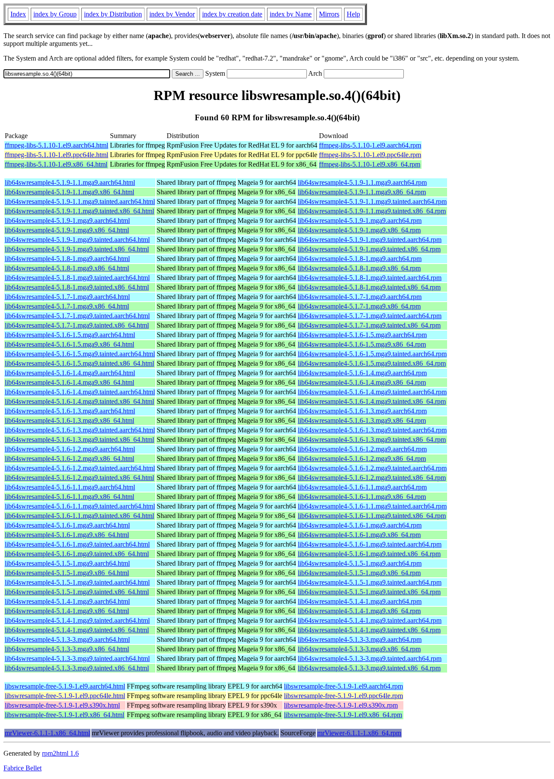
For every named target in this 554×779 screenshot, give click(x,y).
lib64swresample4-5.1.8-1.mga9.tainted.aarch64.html (77, 277)
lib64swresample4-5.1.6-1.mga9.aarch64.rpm (360, 525)
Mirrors (329, 14)
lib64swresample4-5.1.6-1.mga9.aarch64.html (67, 525)
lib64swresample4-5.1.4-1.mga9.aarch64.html (67, 601)
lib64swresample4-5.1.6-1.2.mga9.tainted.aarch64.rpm (372, 468)
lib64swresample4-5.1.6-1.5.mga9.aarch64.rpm (362, 334)
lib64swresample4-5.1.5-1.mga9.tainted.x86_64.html (77, 592)
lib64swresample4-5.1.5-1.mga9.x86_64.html (67, 572)
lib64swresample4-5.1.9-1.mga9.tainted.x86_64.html (77, 249)
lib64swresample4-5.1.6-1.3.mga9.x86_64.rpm (362, 420)
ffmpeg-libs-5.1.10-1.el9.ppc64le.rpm (370, 154)
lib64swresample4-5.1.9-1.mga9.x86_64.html (67, 230)
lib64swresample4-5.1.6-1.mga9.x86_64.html (67, 534)
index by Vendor (172, 14)
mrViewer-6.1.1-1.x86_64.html (47, 733)
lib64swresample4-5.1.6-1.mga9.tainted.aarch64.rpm (369, 544)
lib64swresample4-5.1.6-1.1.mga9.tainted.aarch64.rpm (372, 506)
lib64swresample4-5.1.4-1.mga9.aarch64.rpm (360, 601)
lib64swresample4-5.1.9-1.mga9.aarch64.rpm (360, 220)
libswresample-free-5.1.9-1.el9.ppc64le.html (65, 695)
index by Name (291, 14)
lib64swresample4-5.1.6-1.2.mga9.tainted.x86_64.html (79, 477)
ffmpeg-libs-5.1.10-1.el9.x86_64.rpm (369, 164)
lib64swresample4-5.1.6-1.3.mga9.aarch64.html (70, 411)
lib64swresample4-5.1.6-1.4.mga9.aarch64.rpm (362, 373)
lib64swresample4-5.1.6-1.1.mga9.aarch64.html (70, 487)
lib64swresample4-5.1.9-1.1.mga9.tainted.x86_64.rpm (372, 211)
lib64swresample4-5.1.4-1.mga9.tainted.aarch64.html (77, 620)
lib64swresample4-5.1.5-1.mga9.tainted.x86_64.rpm (369, 592)
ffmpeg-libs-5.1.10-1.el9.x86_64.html (56, 164)
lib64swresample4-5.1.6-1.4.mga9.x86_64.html (69, 382)
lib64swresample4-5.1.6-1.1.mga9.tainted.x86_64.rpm (372, 515)
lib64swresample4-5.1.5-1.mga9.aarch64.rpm (360, 563)
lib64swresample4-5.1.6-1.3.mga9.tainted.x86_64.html (79, 439)
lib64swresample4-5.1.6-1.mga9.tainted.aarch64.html (77, 544)
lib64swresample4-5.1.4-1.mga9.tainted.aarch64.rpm (369, 620)
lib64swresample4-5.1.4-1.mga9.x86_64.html (67, 611)
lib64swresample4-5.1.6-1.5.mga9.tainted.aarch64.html (80, 353)
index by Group (55, 14)
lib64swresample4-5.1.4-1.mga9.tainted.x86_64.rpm (369, 630)
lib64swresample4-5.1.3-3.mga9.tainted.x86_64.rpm (369, 668)
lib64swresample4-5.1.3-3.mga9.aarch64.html (67, 639)
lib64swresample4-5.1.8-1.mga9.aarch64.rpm (360, 258)
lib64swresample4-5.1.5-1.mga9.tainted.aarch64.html (77, 582)
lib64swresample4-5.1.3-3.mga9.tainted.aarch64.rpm (369, 658)
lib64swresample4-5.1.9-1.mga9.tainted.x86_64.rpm (369, 249)
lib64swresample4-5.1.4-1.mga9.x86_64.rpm (359, 611)
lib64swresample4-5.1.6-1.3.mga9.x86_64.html (69, 420)
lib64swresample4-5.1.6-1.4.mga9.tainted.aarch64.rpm (372, 392)
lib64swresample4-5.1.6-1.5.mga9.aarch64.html (70, 334)
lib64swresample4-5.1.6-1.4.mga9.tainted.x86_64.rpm (372, 401)
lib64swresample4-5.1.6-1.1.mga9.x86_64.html (69, 496)
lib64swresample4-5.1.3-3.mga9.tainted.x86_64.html (77, 668)
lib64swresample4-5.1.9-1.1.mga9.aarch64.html (70, 182)
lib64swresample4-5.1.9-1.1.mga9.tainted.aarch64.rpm (372, 201)
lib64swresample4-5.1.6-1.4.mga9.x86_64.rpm (362, 382)
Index (18, 14)
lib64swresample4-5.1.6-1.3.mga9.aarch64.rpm (362, 411)
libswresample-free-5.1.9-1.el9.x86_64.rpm (343, 714)
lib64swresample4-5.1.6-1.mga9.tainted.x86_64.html (77, 553)
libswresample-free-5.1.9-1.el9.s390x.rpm (341, 705)
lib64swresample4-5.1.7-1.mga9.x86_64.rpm (359, 306)
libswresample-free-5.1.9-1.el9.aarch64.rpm (343, 686)
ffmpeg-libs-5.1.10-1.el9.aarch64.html (56, 145)
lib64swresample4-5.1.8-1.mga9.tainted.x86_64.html (77, 287)
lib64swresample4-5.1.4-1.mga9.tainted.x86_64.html (77, 630)
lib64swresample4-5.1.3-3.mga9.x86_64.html (67, 649)
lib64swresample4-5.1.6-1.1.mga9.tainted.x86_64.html (79, 515)
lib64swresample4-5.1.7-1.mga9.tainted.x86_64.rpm (369, 325)
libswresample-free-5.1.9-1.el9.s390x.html (62, 705)
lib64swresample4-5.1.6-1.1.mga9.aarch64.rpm (362, 487)
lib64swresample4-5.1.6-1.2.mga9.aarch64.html (70, 449)
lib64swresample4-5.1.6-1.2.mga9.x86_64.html (69, 458)
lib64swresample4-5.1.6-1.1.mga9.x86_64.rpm (362, 496)
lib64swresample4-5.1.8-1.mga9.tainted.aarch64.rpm (369, 277)
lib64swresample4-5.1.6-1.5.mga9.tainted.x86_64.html (79, 363)
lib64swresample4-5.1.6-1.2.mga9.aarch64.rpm (362, 449)
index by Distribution (113, 14)
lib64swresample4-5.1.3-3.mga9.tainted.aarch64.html (77, 658)
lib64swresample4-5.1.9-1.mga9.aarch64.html (67, 220)
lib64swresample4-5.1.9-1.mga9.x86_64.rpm (359, 230)
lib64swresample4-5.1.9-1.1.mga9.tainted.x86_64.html (79, 211)
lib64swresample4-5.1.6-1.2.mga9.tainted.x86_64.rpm (372, 477)
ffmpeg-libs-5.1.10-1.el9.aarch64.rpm (370, 145)
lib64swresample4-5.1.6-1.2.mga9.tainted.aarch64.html (80, 468)
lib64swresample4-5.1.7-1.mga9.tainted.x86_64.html (77, 325)
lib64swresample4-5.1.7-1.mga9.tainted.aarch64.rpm (369, 315)
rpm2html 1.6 (60, 753)
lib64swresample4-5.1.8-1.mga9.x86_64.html (67, 268)
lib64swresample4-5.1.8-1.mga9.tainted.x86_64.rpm (369, 287)
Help (353, 14)
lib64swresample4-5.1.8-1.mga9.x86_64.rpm (359, 268)
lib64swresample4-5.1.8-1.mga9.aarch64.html (67, 258)
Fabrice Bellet (22, 768)
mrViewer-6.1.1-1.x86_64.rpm (359, 733)
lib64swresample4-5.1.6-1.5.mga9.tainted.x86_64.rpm (372, 363)
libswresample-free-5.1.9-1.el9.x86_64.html (64, 714)
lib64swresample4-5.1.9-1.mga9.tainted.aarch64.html (77, 239)
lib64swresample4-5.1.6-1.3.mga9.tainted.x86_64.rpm (372, 439)
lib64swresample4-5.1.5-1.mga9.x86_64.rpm (359, 572)
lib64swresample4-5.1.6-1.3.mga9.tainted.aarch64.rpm (372, 430)
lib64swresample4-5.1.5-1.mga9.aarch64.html (67, 563)
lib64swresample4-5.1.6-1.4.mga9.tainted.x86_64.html (79, 401)
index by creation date (232, 14)
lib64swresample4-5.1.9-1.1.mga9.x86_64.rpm (362, 192)
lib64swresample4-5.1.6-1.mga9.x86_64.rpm (359, 534)
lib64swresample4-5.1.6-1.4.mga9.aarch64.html (70, 373)
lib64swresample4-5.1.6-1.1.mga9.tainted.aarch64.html (80, 506)
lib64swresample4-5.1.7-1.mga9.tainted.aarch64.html (77, 315)
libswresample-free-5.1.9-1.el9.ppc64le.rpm (343, 695)
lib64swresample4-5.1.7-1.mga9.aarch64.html (67, 296)
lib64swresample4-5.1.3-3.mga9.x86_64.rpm (359, 649)
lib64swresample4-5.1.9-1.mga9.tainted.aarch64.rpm (369, 239)
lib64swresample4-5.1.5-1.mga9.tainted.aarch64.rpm (369, 582)
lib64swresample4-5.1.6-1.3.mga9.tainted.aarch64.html (80, 430)
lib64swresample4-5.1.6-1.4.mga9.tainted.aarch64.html (80, 392)
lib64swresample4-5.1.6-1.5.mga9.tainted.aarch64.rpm (372, 353)
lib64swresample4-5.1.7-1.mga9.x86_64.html (67, 306)
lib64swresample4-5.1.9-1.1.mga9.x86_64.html (69, 192)
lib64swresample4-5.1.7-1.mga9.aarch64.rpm (360, 296)
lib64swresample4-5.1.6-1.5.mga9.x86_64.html (69, 344)
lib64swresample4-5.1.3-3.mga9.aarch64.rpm (360, 639)
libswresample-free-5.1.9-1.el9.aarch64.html (65, 686)
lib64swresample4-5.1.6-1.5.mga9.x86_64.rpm (362, 344)
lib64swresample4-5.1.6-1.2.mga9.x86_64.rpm (362, 458)
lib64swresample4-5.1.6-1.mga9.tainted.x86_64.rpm (369, 553)
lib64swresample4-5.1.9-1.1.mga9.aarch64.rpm (362, 182)
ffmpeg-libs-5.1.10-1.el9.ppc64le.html (56, 154)
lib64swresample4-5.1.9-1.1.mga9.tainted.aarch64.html (80, 201)
